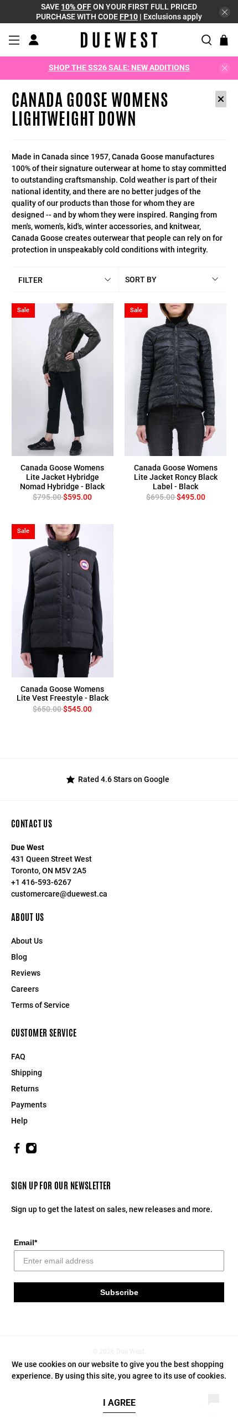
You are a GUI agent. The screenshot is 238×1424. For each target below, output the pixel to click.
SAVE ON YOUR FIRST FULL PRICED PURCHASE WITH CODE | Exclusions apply (119, 11)
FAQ (18, 1056)
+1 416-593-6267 (41, 882)
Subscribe (119, 1292)
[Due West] (119, 40)
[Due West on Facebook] (17, 1151)
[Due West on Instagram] (31, 1151)
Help (19, 1120)
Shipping (26, 1072)
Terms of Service (40, 1005)
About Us (27, 940)
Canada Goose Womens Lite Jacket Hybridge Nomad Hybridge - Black (62, 477)
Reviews (25, 973)
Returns (25, 1088)
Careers (25, 989)
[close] (224, 12)
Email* (25, 1242)
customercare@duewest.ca (59, 893)
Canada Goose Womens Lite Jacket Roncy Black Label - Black (176, 477)
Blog (19, 956)
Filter (30, 280)
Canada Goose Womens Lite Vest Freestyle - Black (62, 694)
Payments (28, 1104)
